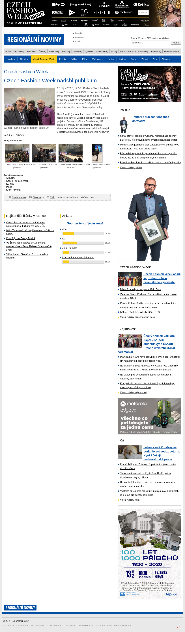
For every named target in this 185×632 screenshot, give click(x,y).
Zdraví (144, 59)
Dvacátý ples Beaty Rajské (20, 238)
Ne (63, 238)
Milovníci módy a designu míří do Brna (140, 289)
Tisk (52, 197)
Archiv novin (80, 37)
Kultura (122, 59)
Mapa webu (55, 625)
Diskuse (37, 197)
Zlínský (114, 51)
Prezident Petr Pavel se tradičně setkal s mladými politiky (150, 162)
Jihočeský (77, 51)
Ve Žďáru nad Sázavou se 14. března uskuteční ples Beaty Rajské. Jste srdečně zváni (28, 246)
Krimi (84, 59)
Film (155, 59)
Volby (111, 59)
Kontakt (78, 33)
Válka (74, 59)
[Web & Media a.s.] (179, 628)
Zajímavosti (98, 59)
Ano (64, 229)
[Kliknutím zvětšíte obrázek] (29, 124)
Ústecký (42, 51)
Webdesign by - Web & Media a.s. (115, 625)
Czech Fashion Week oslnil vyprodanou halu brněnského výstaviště (161, 278)
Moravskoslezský (128, 51)
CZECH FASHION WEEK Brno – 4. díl (140, 312)
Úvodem (11, 59)
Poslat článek (19, 197)
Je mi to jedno (69, 248)
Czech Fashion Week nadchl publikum (50, 80)
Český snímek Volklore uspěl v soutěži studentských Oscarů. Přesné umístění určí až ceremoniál (146, 343)
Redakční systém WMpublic (80, 625)
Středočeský (19, 51)
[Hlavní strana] (34, 46)
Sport (133, 59)
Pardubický (156, 51)
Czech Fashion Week (43, 59)
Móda (9, 186)
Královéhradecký (171, 51)
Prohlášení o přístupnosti (30, 625)
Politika (62, 59)
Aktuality (24, 59)
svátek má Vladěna (160, 38)
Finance (166, 59)
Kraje (9, 189)
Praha (8, 51)
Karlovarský (54, 51)
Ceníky (78, 41)
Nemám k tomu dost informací (78, 257)
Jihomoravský (102, 51)
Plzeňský (66, 51)
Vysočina (89, 51)
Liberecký (31, 51)
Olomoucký (143, 51)
